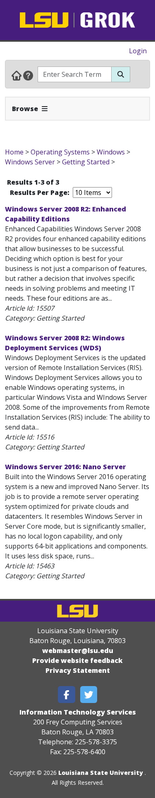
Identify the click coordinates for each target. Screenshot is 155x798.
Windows (111, 152)
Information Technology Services (77, 712)
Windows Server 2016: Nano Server (65, 466)
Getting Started (86, 161)
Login (138, 50)
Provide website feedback (77, 660)
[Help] (28, 75)
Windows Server (31, 161)
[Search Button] (120, 74)
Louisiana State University (100, 773)
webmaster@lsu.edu (77, 650)
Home (14, 152)
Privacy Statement (77, 670)
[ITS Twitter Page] (89, 694)
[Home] (16, 75)
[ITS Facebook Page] (66, 694)
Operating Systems (60, 152)
